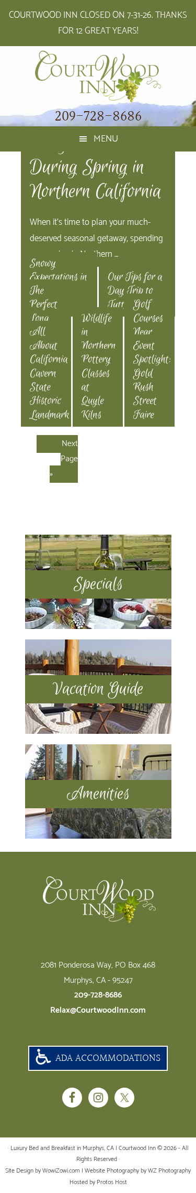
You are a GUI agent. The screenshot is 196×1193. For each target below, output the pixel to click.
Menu (106, 139)
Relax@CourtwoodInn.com (98, 1010)
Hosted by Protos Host (98, 1182)
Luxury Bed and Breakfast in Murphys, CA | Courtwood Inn (98, 76)
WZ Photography (169, 1171)
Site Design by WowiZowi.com (42, 1171)
